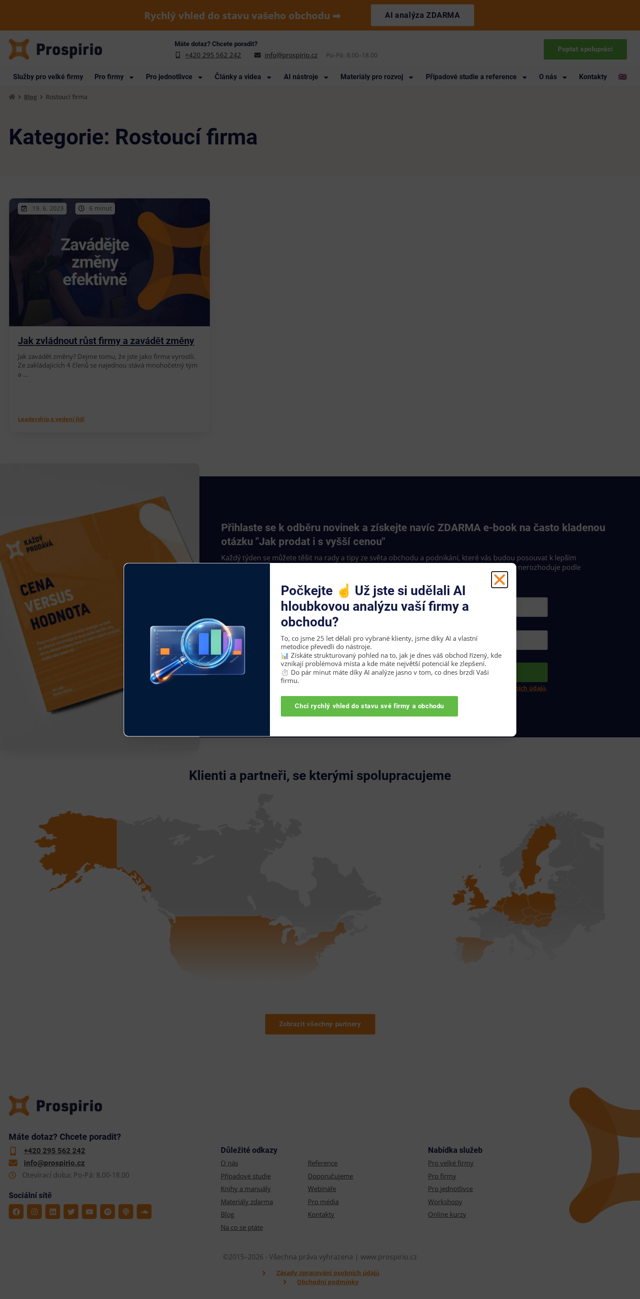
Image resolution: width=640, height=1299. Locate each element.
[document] (320, 649)
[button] (499, 579)
